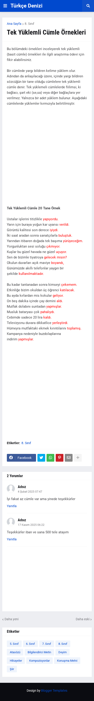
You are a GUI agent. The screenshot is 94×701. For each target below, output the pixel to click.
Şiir (12, 669)
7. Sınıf (46, 643)
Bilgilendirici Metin (39, 652)
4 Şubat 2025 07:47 (30, 491)
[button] (5, 6)
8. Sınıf (29, 23)
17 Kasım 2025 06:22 (31, 524)
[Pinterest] (59, 458)
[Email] (69, 458)
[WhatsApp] (50, 458)
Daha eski (82, 619)
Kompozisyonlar (39, 660)
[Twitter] (41, 458)
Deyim (62, 652)
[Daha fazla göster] (78, 458)
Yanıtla (12, 506)
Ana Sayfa (14, 23)
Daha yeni (11, 619)
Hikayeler (16, 660)
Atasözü (15, 652)
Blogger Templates (54, 690)
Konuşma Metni (67, 660)
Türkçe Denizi (26, 6)
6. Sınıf (30, 643)
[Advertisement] (47, 158)
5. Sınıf (14, 643)
